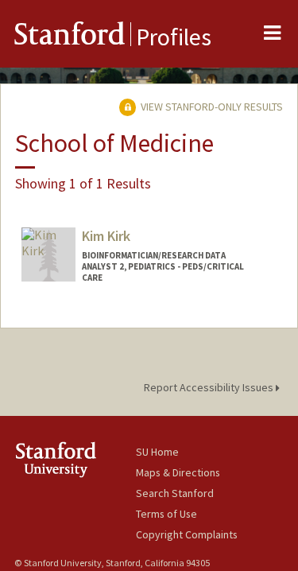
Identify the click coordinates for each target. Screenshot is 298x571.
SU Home (157, 452)
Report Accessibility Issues (210, 387)
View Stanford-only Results (210, 106)
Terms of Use (166, 514)
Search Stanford (175, 493)
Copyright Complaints (187, 534)
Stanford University (75, 459)
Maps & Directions (178, 472)
